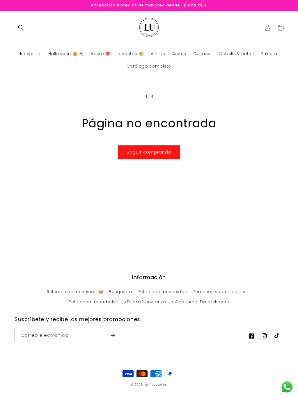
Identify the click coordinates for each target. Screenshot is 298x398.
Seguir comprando (149, 152)
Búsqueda (120, 292)
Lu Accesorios (156, 385)
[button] (21, 27)
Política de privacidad (162, 292)
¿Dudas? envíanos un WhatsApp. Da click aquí (176, 302)
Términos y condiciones (220, 292)
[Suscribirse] (112, 335)
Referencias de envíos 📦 (75, 292)
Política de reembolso (94, 302)
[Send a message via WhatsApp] (287, 387)
